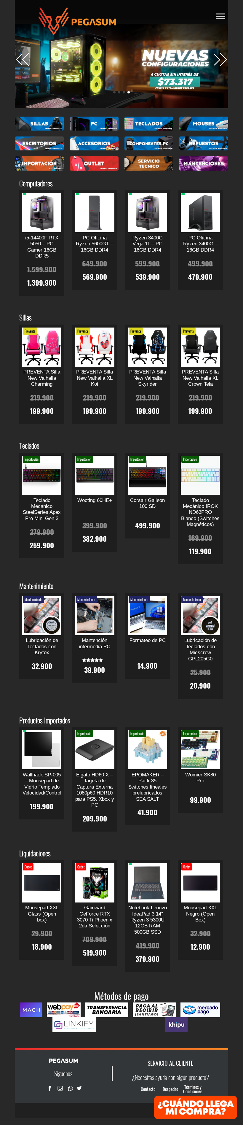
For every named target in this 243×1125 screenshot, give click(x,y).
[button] (220, 59)
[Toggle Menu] (220, 16)
